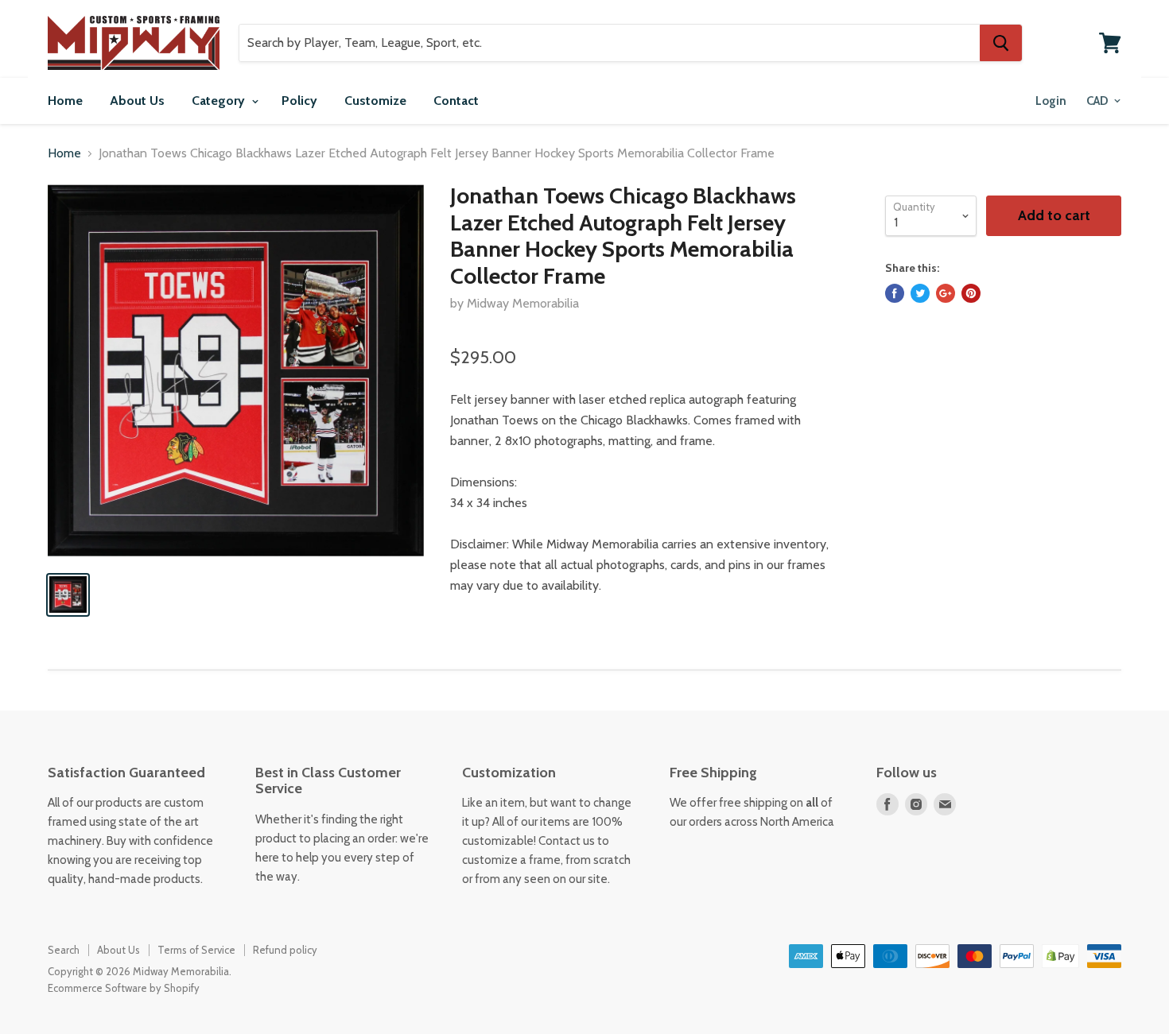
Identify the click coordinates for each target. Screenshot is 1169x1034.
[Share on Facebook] (894, 293)
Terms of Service (196, 949)
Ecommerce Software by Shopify (124, 988)
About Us (137, 100)
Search (64, 949)
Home (65, 100)
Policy (299, 100)
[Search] (1001, 43)
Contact (456, 100)
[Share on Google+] (945, 293)
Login (1050, 101)
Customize (375, 100)
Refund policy (285, 949)
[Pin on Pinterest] (971, 293)
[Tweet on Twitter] (920, 293)
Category (220, 100)
